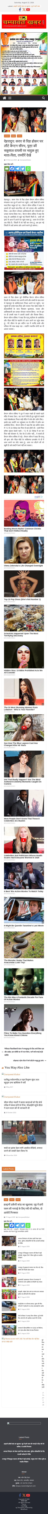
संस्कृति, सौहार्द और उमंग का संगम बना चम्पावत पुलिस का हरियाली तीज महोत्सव (31, 1292)
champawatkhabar (25, 160)
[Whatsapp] (28, 168)
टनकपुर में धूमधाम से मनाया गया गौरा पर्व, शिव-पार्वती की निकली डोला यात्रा (31, 1268)
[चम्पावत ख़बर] (4, 98)
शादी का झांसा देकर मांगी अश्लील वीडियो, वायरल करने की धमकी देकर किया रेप (23, 1149)
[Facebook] (12, 168)
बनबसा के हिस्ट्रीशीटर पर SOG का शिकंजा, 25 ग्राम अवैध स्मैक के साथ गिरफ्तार (30, 1329)
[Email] (6, 168)
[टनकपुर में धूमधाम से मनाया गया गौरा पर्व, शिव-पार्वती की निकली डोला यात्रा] (9, 1270)
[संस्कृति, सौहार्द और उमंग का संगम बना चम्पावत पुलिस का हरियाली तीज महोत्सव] (9, 1294)
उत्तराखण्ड (7, 136)
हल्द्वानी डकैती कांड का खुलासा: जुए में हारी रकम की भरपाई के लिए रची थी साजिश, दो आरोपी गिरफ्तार (23, 1208)
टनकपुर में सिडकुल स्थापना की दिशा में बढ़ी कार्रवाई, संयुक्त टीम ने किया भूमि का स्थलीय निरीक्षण (30, 1255)
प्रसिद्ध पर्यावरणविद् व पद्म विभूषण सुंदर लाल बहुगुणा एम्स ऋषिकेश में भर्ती (21, 1081)
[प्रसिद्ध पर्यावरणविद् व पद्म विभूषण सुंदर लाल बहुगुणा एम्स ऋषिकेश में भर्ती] (11, 1074)
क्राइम (6, 1199)
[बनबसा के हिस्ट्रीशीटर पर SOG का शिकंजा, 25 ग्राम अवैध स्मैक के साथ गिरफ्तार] (9, 1330)
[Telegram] (17, 168)
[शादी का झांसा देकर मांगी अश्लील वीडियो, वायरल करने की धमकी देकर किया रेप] (24, 1122)
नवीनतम (19, 136)
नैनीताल (18, 1199)
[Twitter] (22, 168)
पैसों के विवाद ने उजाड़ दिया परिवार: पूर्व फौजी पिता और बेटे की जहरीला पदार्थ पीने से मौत (30, 1317)
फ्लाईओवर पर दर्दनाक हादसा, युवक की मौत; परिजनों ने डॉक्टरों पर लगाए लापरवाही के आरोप (31, 1305)
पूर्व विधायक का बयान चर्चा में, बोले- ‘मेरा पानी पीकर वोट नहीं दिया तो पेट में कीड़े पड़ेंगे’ (43, 1365)
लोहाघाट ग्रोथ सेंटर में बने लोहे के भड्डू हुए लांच (28, 1060)
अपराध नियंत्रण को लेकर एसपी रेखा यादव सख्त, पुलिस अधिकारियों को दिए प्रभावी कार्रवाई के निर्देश (31, 1240)
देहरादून (13, 136)
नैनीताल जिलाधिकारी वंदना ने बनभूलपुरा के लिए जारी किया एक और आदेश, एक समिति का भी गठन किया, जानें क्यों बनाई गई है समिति (24, 1051)
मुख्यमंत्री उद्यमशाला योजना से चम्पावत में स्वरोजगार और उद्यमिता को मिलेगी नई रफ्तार (26, 7)
